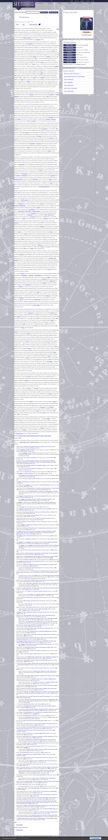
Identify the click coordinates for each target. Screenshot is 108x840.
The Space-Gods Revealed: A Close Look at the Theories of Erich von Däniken (38, 512)
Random (82, 1)
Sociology (52, 94)
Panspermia (29, 214)
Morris (51, 557)
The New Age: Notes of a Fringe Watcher (31, 561)
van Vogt (16, 128)
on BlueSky (68, 82)
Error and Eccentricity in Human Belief (33, 468)
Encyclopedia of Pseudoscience (33, 653)
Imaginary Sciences (27, 37)
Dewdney (28, 81)
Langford (42, 77)
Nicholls (50, 393)
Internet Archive (19, 829)
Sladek (33, 64)
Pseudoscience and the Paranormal (32, 567)
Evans (42, 62)
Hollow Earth (28, 284)
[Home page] (24, 4)
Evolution (31, 94)
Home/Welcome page (86, 34)
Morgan (34, 77)
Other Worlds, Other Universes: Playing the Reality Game (44, 502)
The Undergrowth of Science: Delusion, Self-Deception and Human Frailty (38, 647)
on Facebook (68, 85)
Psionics (19, 119)
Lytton (28, 147)
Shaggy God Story (36, 211)
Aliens (39, 207)
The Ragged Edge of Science (31, 524)
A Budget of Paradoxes (30, 449)
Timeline (86, 49)
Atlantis (44, 282)
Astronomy (52, 312)
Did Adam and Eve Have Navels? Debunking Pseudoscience (37, 644)
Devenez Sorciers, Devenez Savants (39, 667)
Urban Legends (48, 435)
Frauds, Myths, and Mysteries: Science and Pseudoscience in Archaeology (39, 580)
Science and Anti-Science (28, 597)
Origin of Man (28, 211)
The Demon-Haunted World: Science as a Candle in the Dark (34, 612)
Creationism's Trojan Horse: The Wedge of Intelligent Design (43, 678)
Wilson (50, 179)
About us (77, 1)
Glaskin (40, 169)
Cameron (18, 316)
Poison (49, 150)
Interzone (42, 407)
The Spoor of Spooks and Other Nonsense (31, 478)
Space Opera (51, 214)
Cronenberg (32, 143)
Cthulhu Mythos (22, 205)
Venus (51, 231)
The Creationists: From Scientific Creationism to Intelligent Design (40, 594)
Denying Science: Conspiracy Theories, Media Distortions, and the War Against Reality (39, 818)
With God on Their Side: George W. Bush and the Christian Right (36, 696)
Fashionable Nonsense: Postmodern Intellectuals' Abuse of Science (43, 631)
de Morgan (56, 66)
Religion (42, 427)
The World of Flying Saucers (45, 484)
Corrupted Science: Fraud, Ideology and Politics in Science (34, 754)
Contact (88, 1)
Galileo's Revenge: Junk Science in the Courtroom (33, 600)
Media (69, 3)
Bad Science (25, 784)
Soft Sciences (37, 299)
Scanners (39, 143)
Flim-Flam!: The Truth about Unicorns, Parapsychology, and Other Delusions (38, 528)
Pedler (29, 348)
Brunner (46, 218)
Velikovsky (16, 222)
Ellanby (27, 484)
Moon (50, 269)
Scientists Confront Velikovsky (33, 515)
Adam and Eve (22, 211)
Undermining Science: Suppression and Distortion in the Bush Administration (38, 736)
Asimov (28, 388)
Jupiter (25, 233)
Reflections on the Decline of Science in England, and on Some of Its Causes (39, 446)
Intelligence (48, 295)
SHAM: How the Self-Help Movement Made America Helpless (35, 720)
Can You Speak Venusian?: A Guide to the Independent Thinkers (36, 496)
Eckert (42, 246)
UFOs (15, 51)
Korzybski (35, 179)
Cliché (45, 214)
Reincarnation (24, 173)
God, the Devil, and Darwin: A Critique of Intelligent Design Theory (35, 733)
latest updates (85, 45)
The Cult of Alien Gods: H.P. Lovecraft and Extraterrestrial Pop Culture (37, 712)
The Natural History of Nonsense (29, 471)
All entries (40, 3)
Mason (52, 320)
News (89, 3)
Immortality (31, 275)
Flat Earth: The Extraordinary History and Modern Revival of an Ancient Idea (42, 749)
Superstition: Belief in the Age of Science (31, 763)
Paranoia (48, 119)
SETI (48, 96)
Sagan (27, 357)
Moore (41, 71)
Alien (53, 51)
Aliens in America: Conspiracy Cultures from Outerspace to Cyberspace (36, 628)
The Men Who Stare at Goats (28, 704)
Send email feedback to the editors (74, 76)
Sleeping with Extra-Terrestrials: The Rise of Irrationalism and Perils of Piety (38, 634)
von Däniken (31, 209)
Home (71, 1)
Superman (53, 119)
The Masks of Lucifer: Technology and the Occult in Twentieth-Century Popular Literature (40, 587)
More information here (23, 838)
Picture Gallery (19, 824)
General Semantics (18, 179)
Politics (48, 277)
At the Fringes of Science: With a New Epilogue (37, 608)
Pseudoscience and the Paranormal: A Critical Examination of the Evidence (38, 564)
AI (44, 216)
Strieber (48, 418)
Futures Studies (36, 305)
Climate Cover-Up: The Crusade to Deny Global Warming (44, 791)
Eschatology (24, 275)
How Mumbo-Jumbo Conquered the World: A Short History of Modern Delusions (39, 705)
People (60, 3)
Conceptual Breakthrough (43, 186)
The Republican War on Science (29, 715)
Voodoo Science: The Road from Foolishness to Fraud (34, 650)
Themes (50, 3)
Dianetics (18, 175)
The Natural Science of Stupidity (28, 481)
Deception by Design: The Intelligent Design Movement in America (35, 742)
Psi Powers (33, 120)
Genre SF (53, 175)
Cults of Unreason (28, 506)
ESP (28, 120)
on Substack (68, 79)
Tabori (19, 481)
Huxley (27, 132)
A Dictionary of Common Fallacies (28, 521)
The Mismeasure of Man (30, 538)
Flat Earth (42, 435)
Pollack (22, 327)
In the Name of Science (28, 473)
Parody (48, 246)
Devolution (21, 297)
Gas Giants (21, 254)
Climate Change (19, 433)
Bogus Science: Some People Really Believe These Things (34, 788)
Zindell (51, 138)
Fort (18, 192)
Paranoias (48, 56)
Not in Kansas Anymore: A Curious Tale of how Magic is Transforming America (40, 723)
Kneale (26, 380)
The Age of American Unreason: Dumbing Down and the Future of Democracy (39, 757)
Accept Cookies (95, 838)
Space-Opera (21, 164)
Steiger (20, 502)
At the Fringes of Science (31, 607)
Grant (22, 79)
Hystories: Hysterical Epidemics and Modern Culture (34, 624)
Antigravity (38, 39)
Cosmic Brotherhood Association (33, 435)
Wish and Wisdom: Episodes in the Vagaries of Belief (34, 465)
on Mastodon (69, 91)
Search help (65, 64)
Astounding (44, 128)
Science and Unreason (32, 549)
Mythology (42, 226)
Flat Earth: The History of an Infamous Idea (33, 746)
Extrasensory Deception (28, 559)
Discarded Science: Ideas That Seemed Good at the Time (33, 730)
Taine (21, 299)
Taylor (27, 341)
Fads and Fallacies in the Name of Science (34, 475)
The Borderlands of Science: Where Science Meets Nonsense (36, 660)
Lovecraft (16, 205)
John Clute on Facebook (70, 88)
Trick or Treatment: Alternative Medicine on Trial (39, 774)
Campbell (51, 117)
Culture (79, 3)
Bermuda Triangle (22, 435)
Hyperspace (30, 312)
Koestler (28, 333)
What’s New (87, 52)
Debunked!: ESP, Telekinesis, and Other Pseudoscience (44, 671)
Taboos (49, 355)
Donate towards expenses (72, 73)
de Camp (23, 524)
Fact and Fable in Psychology (29, 457)
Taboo (54, 352)
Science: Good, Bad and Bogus (29, 535)
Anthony (51, 258)
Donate (92, 1)
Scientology (30, 43)
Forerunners (33, 212)
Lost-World (44, 279)
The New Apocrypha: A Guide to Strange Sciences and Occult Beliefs (37, 508)
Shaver (41, 203)
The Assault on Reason (25, 752)
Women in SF (52, 280)
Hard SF (29, 376)
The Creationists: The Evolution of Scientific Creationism (36, 591)
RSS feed (71, 64)
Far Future (32, 216)
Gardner (34, 56)
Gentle (24, 323)
